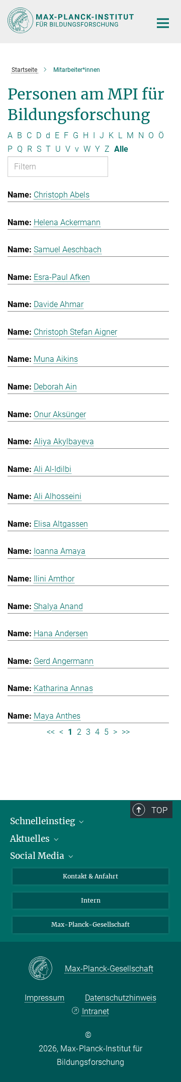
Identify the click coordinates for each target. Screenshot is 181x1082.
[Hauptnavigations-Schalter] (163, 23)
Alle (121, 149)
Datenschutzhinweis (120, 998)
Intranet (95, 1011)
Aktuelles (31, 839)
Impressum (44, 998)
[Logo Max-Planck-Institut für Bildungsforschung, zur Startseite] (72, 20)
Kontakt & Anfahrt (90, 876)
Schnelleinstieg (43, 821)
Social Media (38, 856)
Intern (91, 900)
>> (126, 732)
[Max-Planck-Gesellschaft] (46, 969)
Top (159, 810)
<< (51, 732)
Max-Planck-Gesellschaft (90, 924)
